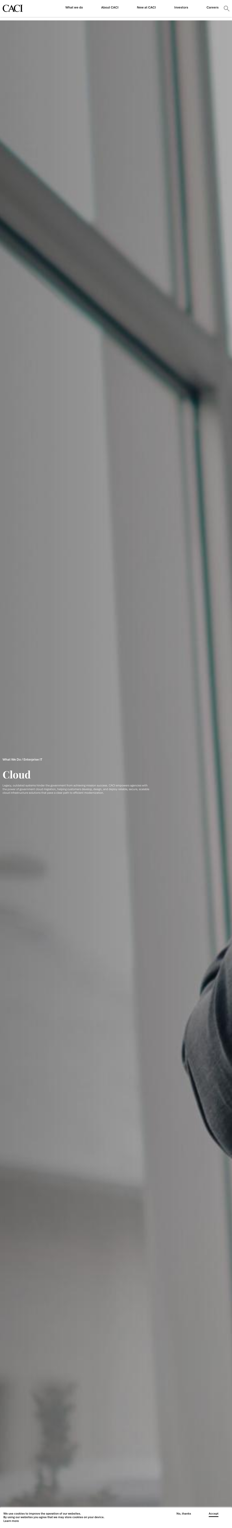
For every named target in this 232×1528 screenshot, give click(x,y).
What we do (74, 7)
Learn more (11, 1521)
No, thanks (183, 1513)
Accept (213, 1513)
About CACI (110, 7)
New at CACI (146, 7)
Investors (181, 7)
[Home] (13, 8)
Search (226, 8)
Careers (213, 7)
